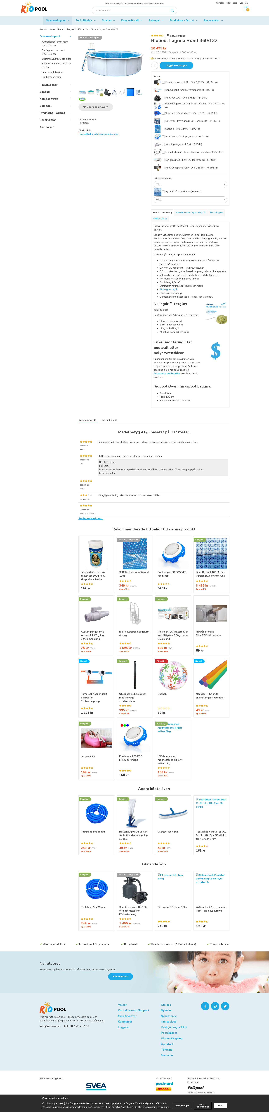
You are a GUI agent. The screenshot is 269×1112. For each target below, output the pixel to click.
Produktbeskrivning (162, 212)
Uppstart (167, 1044)
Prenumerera (120, 976)
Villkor (122, 1005)
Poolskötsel (169, 1033)
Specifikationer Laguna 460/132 (191, 212)
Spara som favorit (97, 107)
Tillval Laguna (216, 212)
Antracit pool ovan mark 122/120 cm (55, 43)
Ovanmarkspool (56, 20)
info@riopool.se (50, 1026)
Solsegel (154, 20)
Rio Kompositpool (52, 77)
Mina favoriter (127, 1016)
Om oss (166, 1005)
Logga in (244, 3)
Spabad (106, 20)
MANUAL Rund (160, 218)
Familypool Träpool (52, 72)
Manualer (167, 1055)
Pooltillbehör (84, 20)
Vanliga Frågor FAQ (174, 1027)
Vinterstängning (171, 1038)
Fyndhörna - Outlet (182, 20)
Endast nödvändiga (202, 1105)
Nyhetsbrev (50, 963)
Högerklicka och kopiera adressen (98, 134)
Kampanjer (47, 127)
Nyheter (166, 1010)
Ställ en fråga (177, 36)
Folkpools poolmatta (167, 373)
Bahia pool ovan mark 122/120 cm (53, 52)
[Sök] (172, 10)
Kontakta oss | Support (226, 3)
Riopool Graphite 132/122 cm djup (56, 65)
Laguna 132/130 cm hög (56, 58)
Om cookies (168, 1021)
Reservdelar (211, 20)
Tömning (166, 1050)
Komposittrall (130, 20)
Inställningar (182, 1105)
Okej (220, 1105)
